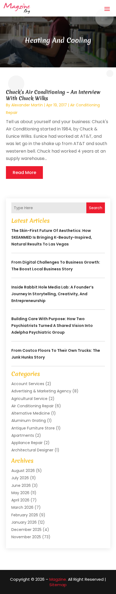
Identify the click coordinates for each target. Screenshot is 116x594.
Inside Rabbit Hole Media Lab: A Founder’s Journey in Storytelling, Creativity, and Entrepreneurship (52, 293)
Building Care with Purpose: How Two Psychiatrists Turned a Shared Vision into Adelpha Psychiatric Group (52, 325)
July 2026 (20, 478)
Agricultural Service (29, 398)
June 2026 (21, 485)
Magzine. (58, 579)
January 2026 (24, 522)
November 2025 (26, 537)
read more (24, 172)
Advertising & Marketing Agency (41, 391)
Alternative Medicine (30, 413)
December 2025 (26, 529)
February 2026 (24, 515)
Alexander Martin (27, 105)
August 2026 (23, 470)
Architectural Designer (32, 450)
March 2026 (22, 507)
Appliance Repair (27, 442)
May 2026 (20, 492)
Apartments (22, 435)
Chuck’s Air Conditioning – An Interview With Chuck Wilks (53, 95)
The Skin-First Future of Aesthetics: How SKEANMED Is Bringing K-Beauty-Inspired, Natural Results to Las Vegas (51, 237)
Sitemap (58, 585)
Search (95, 208)
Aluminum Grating (28, 420)
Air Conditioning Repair (32, 406)
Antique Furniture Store (33, 428)
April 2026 (20, 500)
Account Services (27, 383)
